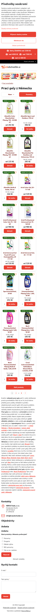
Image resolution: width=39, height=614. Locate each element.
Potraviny (7, 538)
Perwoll (27, 444)
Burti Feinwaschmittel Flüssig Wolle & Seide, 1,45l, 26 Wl (10, 365)
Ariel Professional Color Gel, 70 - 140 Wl (9, 222)
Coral (30, 458)
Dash (26, 458)
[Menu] (34, 67)
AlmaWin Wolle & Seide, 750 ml (10, 188)
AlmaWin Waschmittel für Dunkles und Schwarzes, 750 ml (27, 154)
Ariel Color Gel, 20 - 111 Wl (27, 188)
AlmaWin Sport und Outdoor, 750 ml (27, 117)
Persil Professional (20, 472)
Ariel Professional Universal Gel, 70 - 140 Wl (27, 222)
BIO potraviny (8, 547)
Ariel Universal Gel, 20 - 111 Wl (27, 254)
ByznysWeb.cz (25, 611)
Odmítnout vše (19, 41)
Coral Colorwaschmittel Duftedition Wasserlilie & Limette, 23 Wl (27, 366)
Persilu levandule (14, 428)
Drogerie (7, 541)
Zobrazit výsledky (18, 559)
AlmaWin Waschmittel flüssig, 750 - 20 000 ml (10, 154)
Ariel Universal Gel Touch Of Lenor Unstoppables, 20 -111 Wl (9, 256)
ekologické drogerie (22, 488)
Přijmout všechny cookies (18, 34)
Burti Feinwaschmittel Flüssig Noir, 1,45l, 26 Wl (27, 329)
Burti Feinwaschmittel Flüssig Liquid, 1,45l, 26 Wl (10, 329)
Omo (9, 462)
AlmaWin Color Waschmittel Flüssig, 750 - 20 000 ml (10, 119)
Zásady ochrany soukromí (26, 608)
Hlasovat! (6, 555)
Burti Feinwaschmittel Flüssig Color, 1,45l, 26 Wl (27, 292)
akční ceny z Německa (28, 476)
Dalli (22, 458)
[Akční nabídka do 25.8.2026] (18, 76)
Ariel (19, 435)
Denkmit (13, 458)
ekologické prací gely (15, 485)
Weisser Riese (5, 458)
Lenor (32, 455)
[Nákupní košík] (29, 67)
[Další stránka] (25, 393)
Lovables (10, 451)
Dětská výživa (8, 544)
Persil (15, 435)
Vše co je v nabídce (10, 550)
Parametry (29, 94)
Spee (18, 458)
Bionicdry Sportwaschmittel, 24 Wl (9, 291)
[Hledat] (24, 67)
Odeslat (5, 596)
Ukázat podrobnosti (18, 45)
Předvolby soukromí (9, 608)
